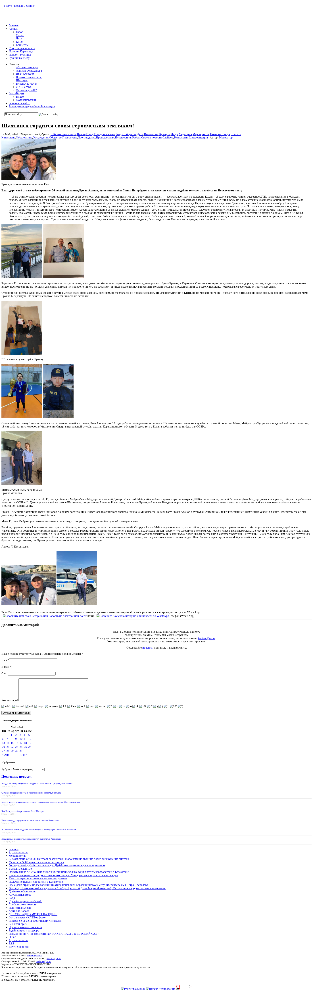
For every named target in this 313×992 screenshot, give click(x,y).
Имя (4, 660)
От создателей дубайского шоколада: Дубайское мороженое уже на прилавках (57, 865)
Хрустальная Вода (20, 894)
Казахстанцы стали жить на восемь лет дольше (38, 878)
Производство (86, 137)
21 (8, 746)
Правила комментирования (25, 927)
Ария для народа (19, 910)
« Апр (5, 754)
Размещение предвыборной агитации (32, 106)
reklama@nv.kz (43, 961)
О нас (12, 936)
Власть (81, 134)
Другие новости (19, 946)
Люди (174, 134)
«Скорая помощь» (27, 67)
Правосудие (69, 137)
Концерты (22, 44)
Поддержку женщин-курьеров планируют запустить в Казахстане (31, 839)
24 (21, 746)
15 (12, 742)
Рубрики (6, 769)
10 (21, 738)
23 (16, 746)
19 (29, 742)
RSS (11, 943)
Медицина (185, 134)
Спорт (20, 35)
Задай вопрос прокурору (24, 930)
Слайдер (167, 137)
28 (8, 750)
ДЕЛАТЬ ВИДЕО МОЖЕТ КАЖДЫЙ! (33, 914)
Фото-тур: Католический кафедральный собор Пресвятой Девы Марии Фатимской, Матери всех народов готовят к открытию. (87, 888)
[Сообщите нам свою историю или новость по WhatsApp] (133, 615)
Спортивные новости (22, 48)
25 (25, 746)
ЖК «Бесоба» (24, 86)
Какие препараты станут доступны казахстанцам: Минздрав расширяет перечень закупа (63, 875)
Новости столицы (20, 54)
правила (147, 647)
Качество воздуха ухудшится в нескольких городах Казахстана (30, 820)
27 (3, 750)
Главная (13, 25)
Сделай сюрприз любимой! (25, 901)
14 (8, 742)
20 (3, 746)
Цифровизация (198, 137)
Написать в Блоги (20, 907)
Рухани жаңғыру (19, 57)
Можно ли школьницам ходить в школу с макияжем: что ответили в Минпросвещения (40, 802)
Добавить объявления (22, 891)
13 (3, 742)
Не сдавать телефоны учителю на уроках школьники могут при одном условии (37, 783)
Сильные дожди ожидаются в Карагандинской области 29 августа (31, 793)
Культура (164, 134)
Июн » (24, 754)
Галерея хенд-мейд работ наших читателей (35, 920)
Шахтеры (22, 80)
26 (29, 746)
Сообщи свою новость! (23, 904)
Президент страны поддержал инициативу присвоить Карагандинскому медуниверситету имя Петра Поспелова (78, 884)
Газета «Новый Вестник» (20, 5)
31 (21, 750)
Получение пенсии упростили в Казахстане (36, 881)
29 (12, 750)
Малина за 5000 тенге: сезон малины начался (36, 862)
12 (29, 738)
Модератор (226, 137)
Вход (12, 897)
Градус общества (126, 134)
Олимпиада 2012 (26, 90)
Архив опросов (18, 852)
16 (16, 742)
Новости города (220, 134)
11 (25, 738)
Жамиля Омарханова (29, 70)
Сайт (4, 673)
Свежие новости (151, 137)
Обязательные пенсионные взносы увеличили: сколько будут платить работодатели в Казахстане (69, 871)
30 (16, 750)
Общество (55, 137)
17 (21, 742)
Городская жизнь (104, 134)
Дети (19, 38)
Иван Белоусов (25, 73)
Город (19, 31)
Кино (19, 41)
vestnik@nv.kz (54, 958)
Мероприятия (201, 134)
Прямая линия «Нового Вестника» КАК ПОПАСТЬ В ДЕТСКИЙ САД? (54, 933)
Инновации (151, 134)
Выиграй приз (17, 923)
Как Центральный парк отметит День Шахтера (22, 811)
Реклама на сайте (19, 103)
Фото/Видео (16, 93)
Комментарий (9, 700)
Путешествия (123, 137)
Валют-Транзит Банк (29, 77)
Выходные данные (20, 868)
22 (12, 746)
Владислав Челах (26, 83)
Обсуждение (40, 137)
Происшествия (105, 137)
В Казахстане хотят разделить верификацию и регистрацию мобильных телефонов (38, 829)
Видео (20, 96)
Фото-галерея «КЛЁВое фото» (27, 917)
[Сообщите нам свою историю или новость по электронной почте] (45, 615)
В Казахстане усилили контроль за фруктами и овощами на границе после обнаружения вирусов (69, 858)
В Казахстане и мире (63, 134)
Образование (24, 137)
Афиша (13, 28)
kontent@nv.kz (206, 638)
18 (25, 742)
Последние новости (16, 776)
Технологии (181, 137)
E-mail (5, 666)
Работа (136, 137)
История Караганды (21, 51)
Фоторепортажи (26, 99)
